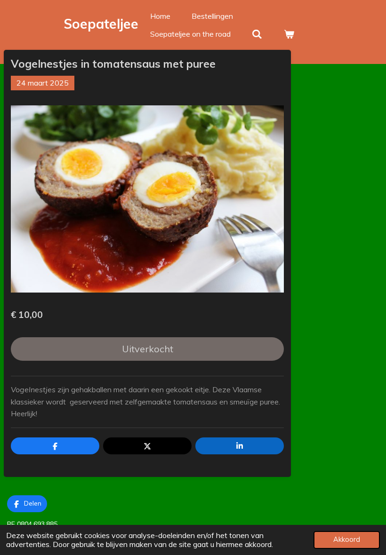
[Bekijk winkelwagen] (288, 34)
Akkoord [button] (346, 539)
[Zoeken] (257, 34)
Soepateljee (101, 24)
